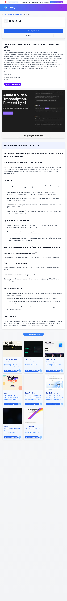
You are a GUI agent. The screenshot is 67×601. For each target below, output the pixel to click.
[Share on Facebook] (61, 35)
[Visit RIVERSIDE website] (33, 114)
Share (30, 35)
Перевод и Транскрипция (15, 14)
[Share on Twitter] (56, 35)
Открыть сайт (34, 31)
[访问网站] (19, 370)
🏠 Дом (4, 14)
